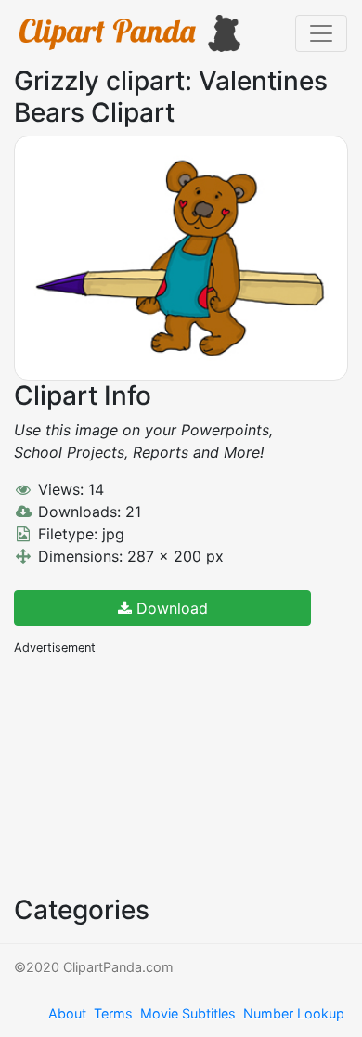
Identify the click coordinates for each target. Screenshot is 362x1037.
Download (170, 608)
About (67, 1013)
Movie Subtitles (188, 1013)
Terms (113, 1013)
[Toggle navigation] (321, 33)
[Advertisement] (153, 773)
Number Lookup (293, 1013)
